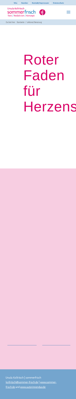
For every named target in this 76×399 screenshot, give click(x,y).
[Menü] (68, 12)
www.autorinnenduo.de (33, 387)
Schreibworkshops (18, 320)
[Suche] (60, 12)
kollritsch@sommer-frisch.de (22, 382)
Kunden (24, 3)
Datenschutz (58, 3)
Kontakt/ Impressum (40, 3)
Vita (15, 3)
